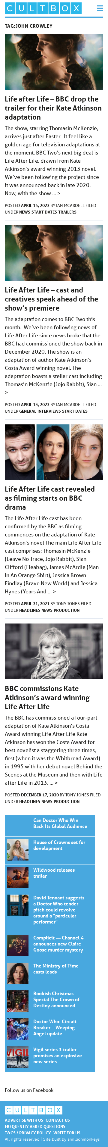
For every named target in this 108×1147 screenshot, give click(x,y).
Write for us (66, 1133)
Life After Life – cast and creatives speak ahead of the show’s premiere (51, 299)
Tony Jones (68, 603)
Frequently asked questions (35, 1126)
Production (67, 610)
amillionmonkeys (84, 1139)
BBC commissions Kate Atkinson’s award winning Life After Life (47, 697)
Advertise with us (24, 1120)
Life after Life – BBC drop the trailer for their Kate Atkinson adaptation (53, 108)
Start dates (44, 212)
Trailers (67, 212)
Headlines (29, 610)
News (24, 212)
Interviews (49, 411)
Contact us (58, 1120)
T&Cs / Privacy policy (28, 1133)
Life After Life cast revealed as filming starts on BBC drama (50, 498)
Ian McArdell (71, 205)
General (27, 411)
